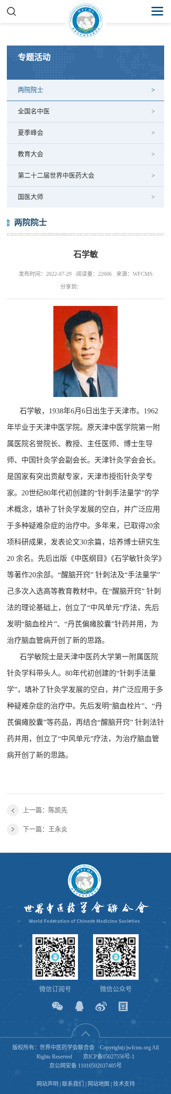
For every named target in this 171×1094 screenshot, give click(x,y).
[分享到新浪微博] (101, 1006)
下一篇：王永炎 (45, 829)
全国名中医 (34, 111)
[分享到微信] (57, 1006)
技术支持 (124, 1084)
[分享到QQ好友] (79, 1006)
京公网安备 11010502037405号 (85, 1066)
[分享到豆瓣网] (123, 1006)
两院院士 (30, 90)
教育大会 (30, 154)
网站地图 (98, 1084)
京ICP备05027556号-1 (109, 1056)
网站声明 (47, 1084)
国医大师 (30, 196)
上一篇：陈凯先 (45, 810)
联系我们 (73, 1084)
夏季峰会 (30, 132)
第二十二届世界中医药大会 (56, 175)
